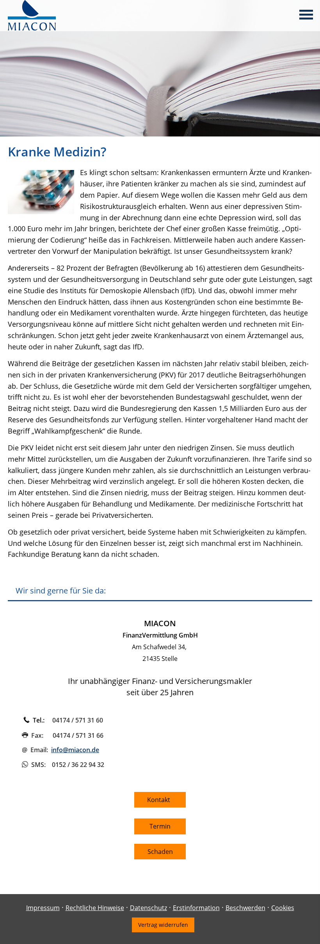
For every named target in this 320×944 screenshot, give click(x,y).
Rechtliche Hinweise (95, 907)
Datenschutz (148, 907)
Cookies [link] (282, 907)
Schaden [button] (160, 851)
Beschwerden (245, 907)
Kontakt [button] (160, 799)
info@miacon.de (75, 750)
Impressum (43, 907)
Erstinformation (196, 907)
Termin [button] (160, 826)
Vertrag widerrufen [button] (163, 924)
